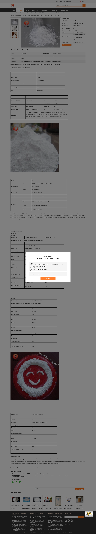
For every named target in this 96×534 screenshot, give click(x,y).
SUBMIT (48, 278)
